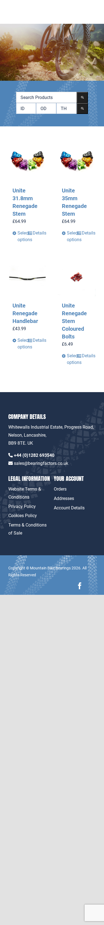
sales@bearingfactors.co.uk (41, 463)
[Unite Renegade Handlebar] (27, 277)
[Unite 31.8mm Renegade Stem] (27, 162)
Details (37, 233)
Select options (22, 236)
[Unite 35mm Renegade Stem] (77, 162)
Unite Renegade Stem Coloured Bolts (74, 321)
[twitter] (92, 585)
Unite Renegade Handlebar (25, 313)
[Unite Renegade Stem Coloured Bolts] (77, 277)
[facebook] (79, 585)
